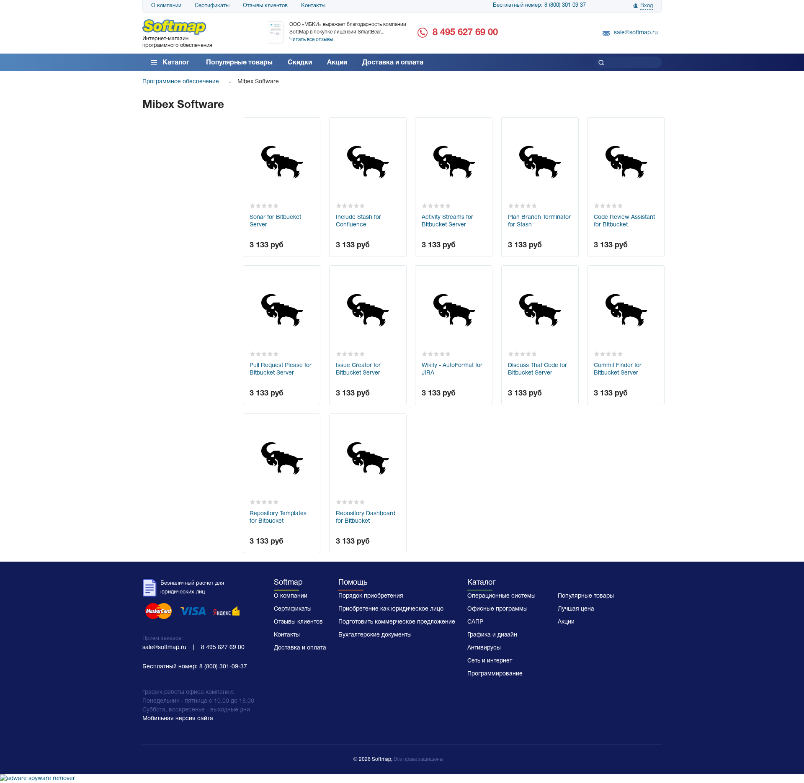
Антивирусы (484, 648)
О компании (166, 5)
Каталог (175, 63)
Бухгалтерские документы (375, 635)
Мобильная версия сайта (177, 718)
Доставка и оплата (392, 63)
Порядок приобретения (370, 596)
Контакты (313, 5)
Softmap (288, 582)
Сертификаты (212, 5)
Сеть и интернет (489, 661)
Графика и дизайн (492, 635)
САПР (475, 622)
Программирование (495, 674)
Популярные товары (239, 63)
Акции (337, 63)
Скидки (300, 63)
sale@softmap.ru (636, 33)
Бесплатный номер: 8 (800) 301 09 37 (539, 5)
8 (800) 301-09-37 (223, 667)
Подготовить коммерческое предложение (396, 622)
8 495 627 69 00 (465, 32)
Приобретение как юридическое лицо (390, 609)
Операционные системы (501, 596)
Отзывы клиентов (265, 5)
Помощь (352, 582)
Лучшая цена (576, 609)
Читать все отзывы (311, 39)
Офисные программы (497, 609)
